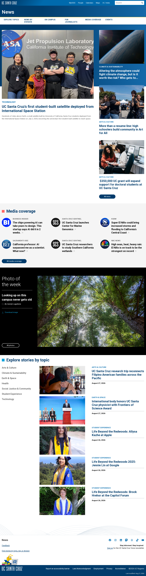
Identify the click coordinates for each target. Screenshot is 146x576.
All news (107, 197)
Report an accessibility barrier (58, 569)
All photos (10, 345)
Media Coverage (93, 20)
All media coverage (14, 261)
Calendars (89, 3)
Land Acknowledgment (82, 569)
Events (109, 20)
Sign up (110, 548)
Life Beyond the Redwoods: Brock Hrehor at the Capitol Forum (114, 493)
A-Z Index (106, 3)
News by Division (28, 21)
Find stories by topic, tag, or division (16, 551)
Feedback (6, 545)
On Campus (50, 20)
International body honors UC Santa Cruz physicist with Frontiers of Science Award (115, 405)
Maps (98, 3)
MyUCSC (72, 3)
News (8, 12)
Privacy (109, 569)
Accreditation (120, 569)
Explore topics (11, 20)
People (80, 3)
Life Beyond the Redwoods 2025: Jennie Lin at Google (114, 463)
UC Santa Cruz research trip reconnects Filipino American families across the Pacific (118, 374)
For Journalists (71, 21)
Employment (98, 569)
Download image (11, 312)
